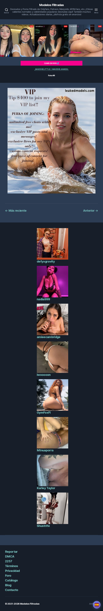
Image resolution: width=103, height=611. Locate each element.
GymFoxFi (44, 412)
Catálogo (11, 580)
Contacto (11, 590)
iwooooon (44, 375)
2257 (8, 561)
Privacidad (12, 571)
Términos (11, 566)
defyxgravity (46, 261)
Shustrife (43, 526)
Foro (8, 575)
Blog (8, 585)
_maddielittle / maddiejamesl (51, 69)
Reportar (11, 551)
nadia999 (43, 299)
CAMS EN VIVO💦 (51, 63)
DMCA (9, 556)
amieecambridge (48, 337)
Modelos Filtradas (51, 5)
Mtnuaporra (45, 450)
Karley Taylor (46, 488)
